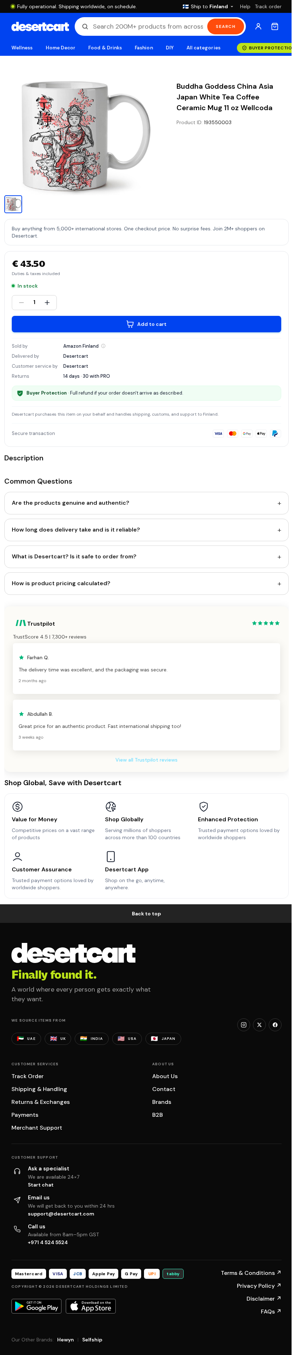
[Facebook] (275, 1024)
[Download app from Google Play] (36, 1306)
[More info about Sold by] (103, 346)
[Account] (258, 26)
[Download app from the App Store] (91, 1306)
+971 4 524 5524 (48, 1242)
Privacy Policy (259, 1286)
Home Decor (61, 48)
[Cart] (275, 26)
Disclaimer (264, 1298)
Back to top (146, 913)
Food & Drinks (105, 48)
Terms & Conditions (251, 1273)
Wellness (22, 48)
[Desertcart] (40, 26)
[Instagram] (243, 1024)
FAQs (271, 1311)
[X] (259, 1024)
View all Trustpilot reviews (146, 760)
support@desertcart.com (61, 1213)
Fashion (144, 48)
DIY (170, 48)
